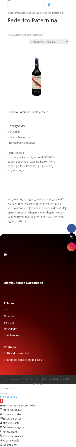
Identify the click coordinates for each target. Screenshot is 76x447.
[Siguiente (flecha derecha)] (5, 393)
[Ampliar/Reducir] (1, 388)
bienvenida (14, 131)
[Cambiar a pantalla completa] (5, 388)
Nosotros (9, 316)
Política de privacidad (16, 353)
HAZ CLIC (13, 190)
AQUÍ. (11, 194)
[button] (1, 401)
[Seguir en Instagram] (22, 291)
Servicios (9, 322)
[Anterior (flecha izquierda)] (1, 393)
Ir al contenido (8, 396)
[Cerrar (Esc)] (12, 388)
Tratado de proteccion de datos (23, 359)
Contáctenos (11, 335)
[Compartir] (8, 388)
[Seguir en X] (14, 291)
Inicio (10, 12)
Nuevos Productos (19, 137)
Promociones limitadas (21, 143)
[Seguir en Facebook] (7, 291)
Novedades (11, 329)
